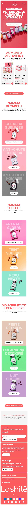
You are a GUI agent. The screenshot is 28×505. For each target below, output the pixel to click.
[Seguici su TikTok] (16, 502)
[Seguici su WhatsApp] (23, 502)
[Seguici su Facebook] (4, 502)
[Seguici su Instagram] (8, 502)
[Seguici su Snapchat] (20, 502)
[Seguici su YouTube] (12, 502)
